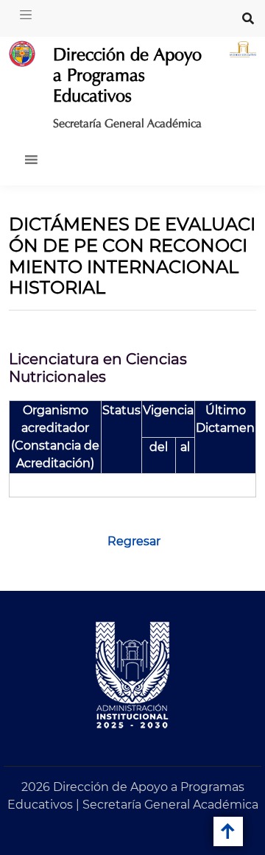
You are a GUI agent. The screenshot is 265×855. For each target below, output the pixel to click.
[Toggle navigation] (26, 14)
